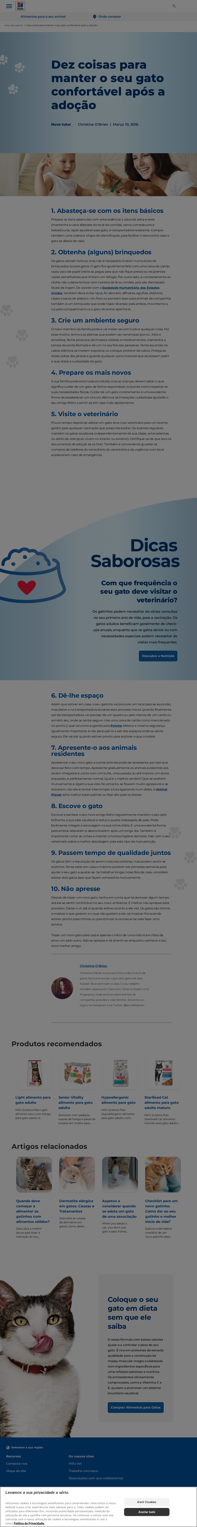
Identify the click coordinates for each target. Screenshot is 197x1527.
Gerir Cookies (146, 1502)
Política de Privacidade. (29, 1523)
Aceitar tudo (146, 1512)
